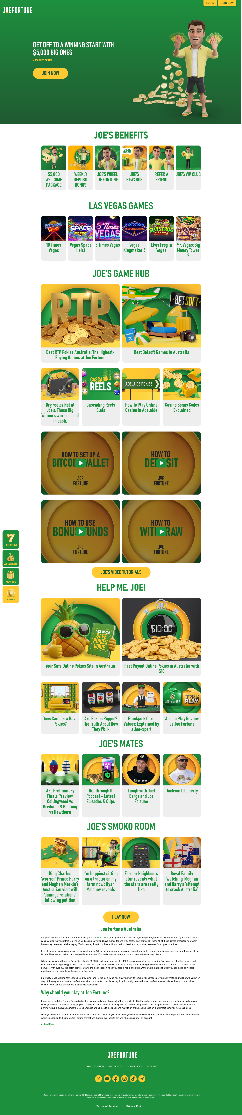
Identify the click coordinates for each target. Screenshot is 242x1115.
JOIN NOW (50, 73)
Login (210, 3)
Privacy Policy (135, 1106)
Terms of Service (107, 1106)
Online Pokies (134, 1066)
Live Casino (151, 1066)
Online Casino (115, 1066)
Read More (49, 1024)
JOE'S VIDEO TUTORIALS (121, 572)
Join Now (227, 3)
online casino (101, 937)
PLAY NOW (121, 917)
